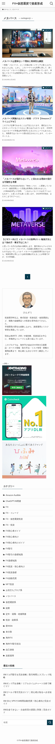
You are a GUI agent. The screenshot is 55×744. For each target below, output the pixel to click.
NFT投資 (10, 584)
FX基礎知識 (11, 561)
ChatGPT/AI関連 (13, 501)
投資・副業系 (12, 620)
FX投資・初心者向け (15, 566)
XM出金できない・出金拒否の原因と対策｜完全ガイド (27, 711)
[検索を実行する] (50, 722)
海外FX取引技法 (13, 644)
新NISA (9, 626)
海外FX (9, 638)
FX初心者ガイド (13, 531)
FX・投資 (10, 525)
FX (7, 507)
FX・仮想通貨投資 (14, 519)
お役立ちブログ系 (14, 590)
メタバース (11, 596)
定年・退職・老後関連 (16, 614)
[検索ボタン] (51, 3)
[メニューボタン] (3, 3)
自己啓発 (10, 650)
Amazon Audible (13, 495)
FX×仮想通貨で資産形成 (27, 3)
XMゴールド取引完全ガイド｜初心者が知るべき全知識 (27, 693)
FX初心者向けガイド (15, 543)
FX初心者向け (12, 537)
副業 (8, 608)
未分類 (9, 632)
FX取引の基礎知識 (14, 554)
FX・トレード (12, 513)
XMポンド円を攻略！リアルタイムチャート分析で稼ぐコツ (27, 684)
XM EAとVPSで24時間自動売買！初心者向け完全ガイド (27, 702)
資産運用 (10, 656)
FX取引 (9, 549)
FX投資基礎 (11, 572)
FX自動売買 (11, 578)
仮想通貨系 (11, 602)
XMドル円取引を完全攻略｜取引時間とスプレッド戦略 (27, 676)
